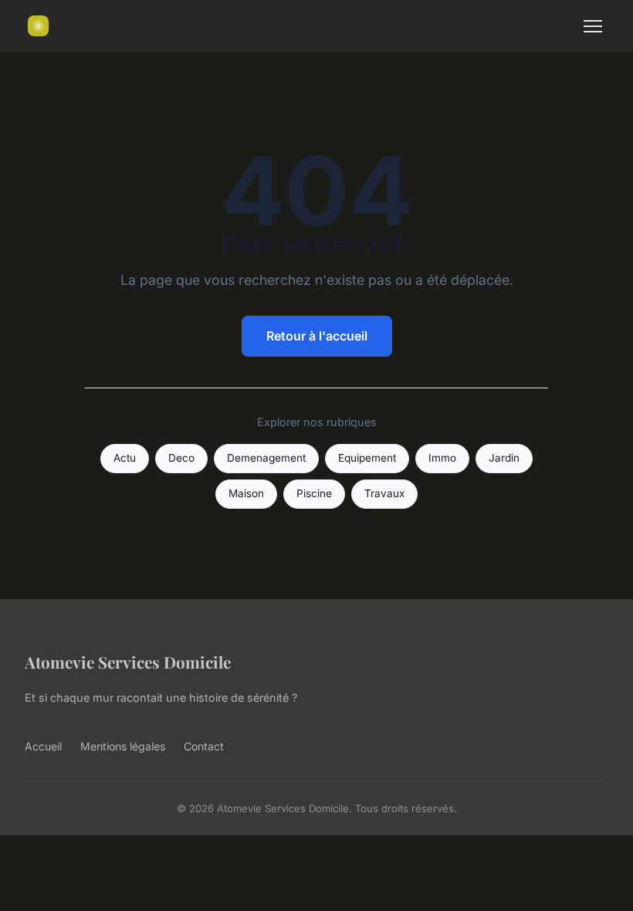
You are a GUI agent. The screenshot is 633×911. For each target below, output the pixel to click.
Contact (204, 746)
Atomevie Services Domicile (128, 661)
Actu (124, 458)
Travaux (384, 493)
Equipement (367, 458)
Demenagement (266, 458)
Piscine (314, 493)
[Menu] (592, 26)
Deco (181, 458)
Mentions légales (122, 746)
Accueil (43, 746)
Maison (246, 493)
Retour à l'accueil (316, 336)
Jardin (504, 458)
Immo (442, 458)
